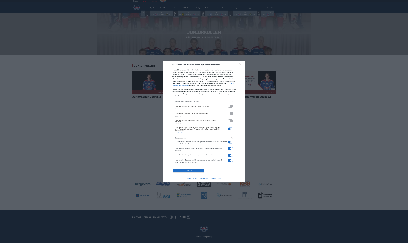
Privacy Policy (216, 178)
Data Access (204, 178)
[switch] (230, 106)
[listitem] (204, 101)
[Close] (241, 65)
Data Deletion (192, 178)
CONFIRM (189, 170)
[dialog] (204, 121)
